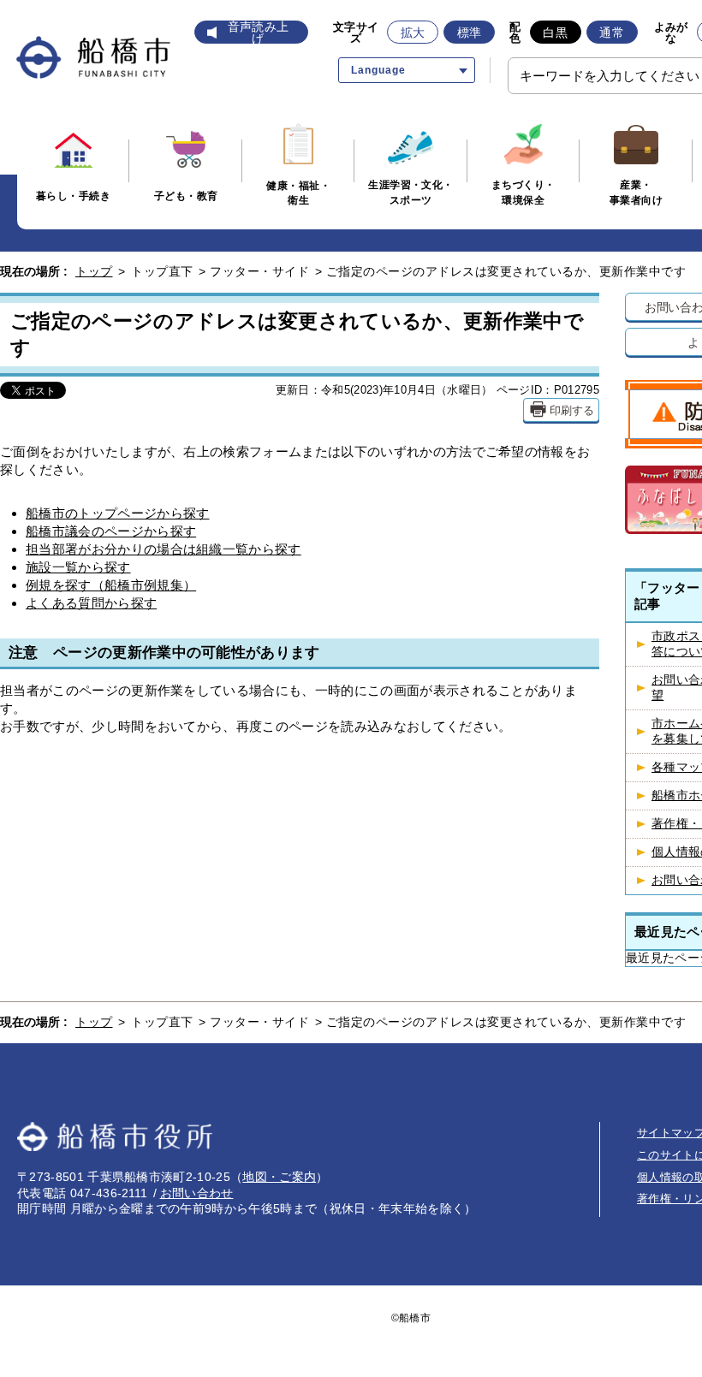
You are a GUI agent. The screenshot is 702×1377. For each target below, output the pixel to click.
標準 (469, 33)
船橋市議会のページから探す (111, 531)
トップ (94, 271)
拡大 (413, 33)
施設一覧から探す (78, 567)
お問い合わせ (197, 1193)
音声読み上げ (258, 33)
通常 (611, 33)
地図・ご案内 (279, 1177)
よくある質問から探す (91, 603)
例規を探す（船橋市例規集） (111, 585)
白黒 (555, 33)
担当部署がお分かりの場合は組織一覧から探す (163, 549)
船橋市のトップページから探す (117, 513)
